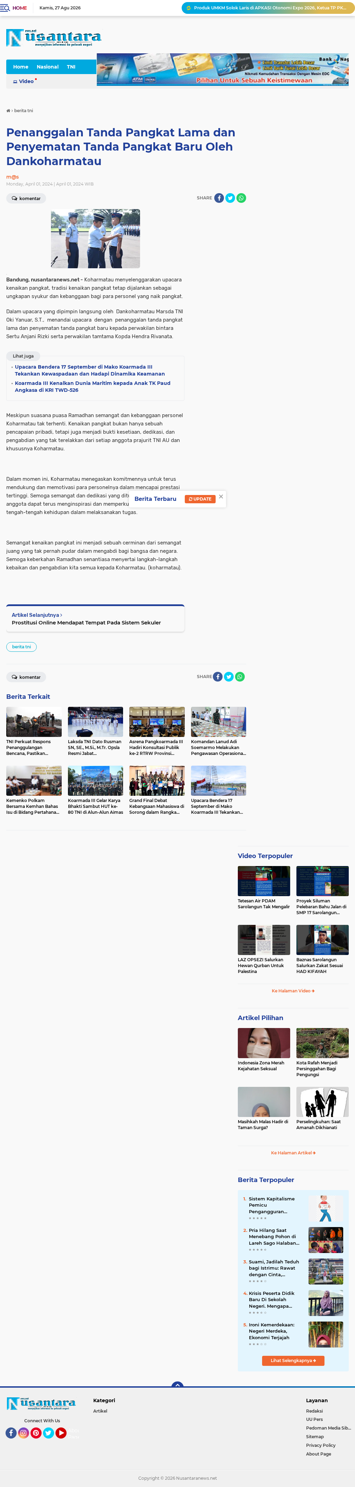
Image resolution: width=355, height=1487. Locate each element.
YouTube (65, 1442)
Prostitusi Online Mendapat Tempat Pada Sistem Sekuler (86, 622)
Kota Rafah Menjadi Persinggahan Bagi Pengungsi (316, 1068)
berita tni (21, 646)
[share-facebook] (219, 198)
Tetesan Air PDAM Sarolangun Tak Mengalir (264, 903)
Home (19, 8)
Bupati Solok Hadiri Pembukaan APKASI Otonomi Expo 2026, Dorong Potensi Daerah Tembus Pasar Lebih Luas (271, 7)
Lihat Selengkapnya (292, 1360)
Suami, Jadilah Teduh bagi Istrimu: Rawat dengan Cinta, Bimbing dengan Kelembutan (274, 1268)
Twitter (51, 1442)
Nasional (48, 67)
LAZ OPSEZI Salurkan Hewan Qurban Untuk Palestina (261, 965)
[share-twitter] (230, 198)
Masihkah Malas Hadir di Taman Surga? (263, 1124)
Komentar (29, 677)
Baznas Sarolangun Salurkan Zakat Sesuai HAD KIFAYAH (319, 965)
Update (201, 499)
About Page (75, 1434)
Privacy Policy (321, 1445)
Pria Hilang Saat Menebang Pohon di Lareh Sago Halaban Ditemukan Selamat (272, 1236)
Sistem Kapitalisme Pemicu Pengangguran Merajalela (272, 1205)
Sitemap (315, 1436)
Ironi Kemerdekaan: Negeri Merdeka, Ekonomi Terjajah (271, 1331)
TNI (71, 67)
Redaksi (314, 1411)
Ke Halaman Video (292, 990)
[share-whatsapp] (241, 198)
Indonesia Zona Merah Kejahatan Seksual (261, 1065)
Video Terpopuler (265, 856)
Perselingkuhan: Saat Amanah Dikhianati (318, 1124)
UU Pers (314, 1419)
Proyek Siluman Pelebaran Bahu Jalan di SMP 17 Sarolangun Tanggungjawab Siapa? (321, 907)
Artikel (100, 1411)
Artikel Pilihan (260, 1018)
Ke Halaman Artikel (292, 1152)
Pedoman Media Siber (329, 1428)
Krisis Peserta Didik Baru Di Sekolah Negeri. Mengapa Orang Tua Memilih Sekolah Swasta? (271, 1299)
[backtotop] (177, 1387)
